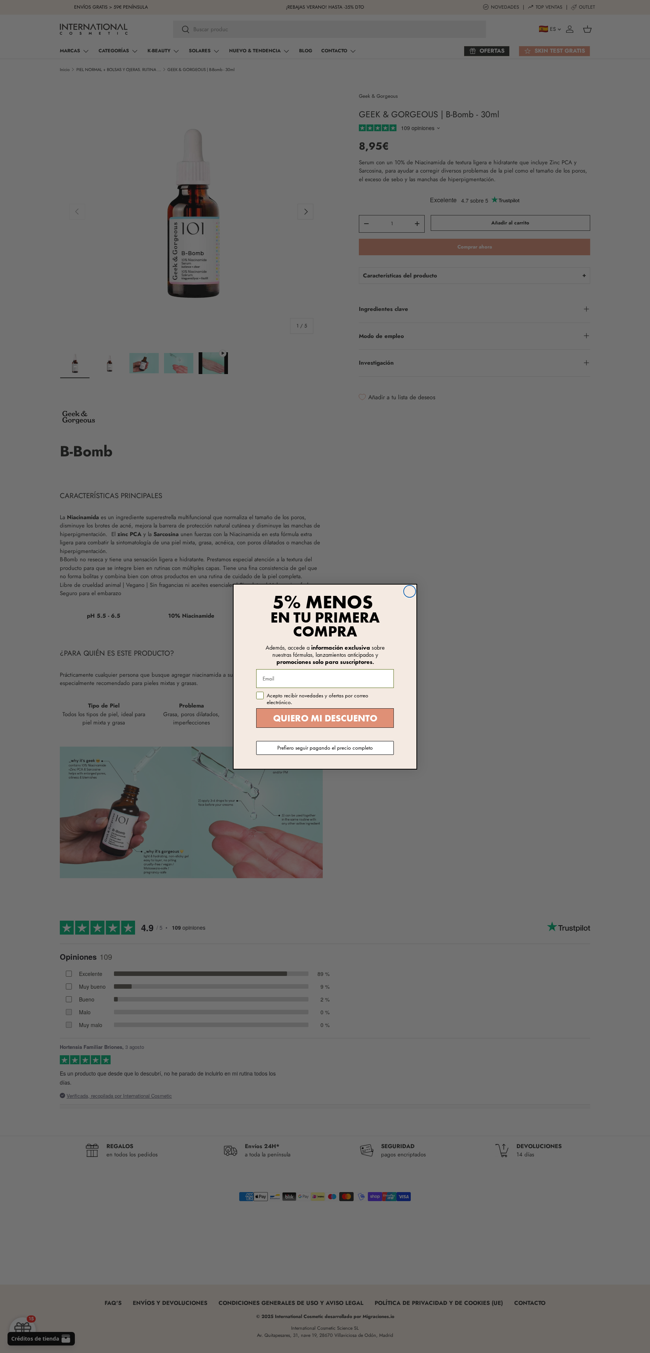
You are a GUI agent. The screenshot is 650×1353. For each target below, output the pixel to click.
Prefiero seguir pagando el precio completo (325, 747)
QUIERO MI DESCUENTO (325, 718)
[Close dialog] (410, 591)
